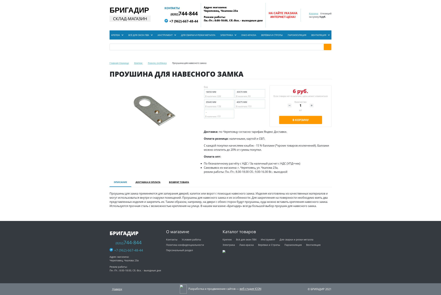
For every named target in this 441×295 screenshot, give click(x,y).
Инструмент (268, 239)
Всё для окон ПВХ (246, 239)
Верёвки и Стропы (269, 244)
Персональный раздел (179, 250)
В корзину (301, 120)
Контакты (172, 8)
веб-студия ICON (250, 289)
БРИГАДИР (129, 10)
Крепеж (227, 239)
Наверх (117, 289)
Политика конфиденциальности (185, 244)
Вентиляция (313, 244)
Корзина (313, 13)
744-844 (184, 13)
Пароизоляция (293, 244)
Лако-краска (246, 244)
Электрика (229, 244)
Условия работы (191, 239)
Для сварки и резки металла (296, 239)
